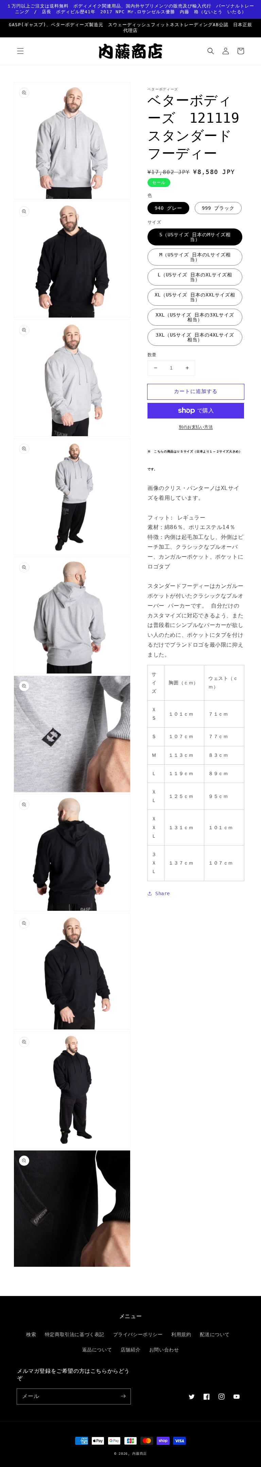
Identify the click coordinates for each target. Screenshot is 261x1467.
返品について (97, 1349)
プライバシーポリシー (138, 1334)
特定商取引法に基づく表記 (74, 1334)
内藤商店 (139, 1453)
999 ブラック (218, 208)
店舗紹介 (130, 1349)
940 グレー (168, 208)
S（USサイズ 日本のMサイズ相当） (195, 237)
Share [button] (162, 893)
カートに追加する (196, 391)
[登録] (123, 1396)
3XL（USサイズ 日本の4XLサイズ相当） (195, 337)
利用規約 (181, 1334)
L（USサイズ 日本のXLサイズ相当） (195, 277)
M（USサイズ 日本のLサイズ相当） (195, 257)
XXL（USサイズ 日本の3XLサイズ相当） (195, 317)
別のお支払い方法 (196, 427)
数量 (152, 354)
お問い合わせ (164, 1349)
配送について (215, 1334)
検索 (31, 1334)
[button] (20, 51)
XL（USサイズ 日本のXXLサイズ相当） (195, 297)
